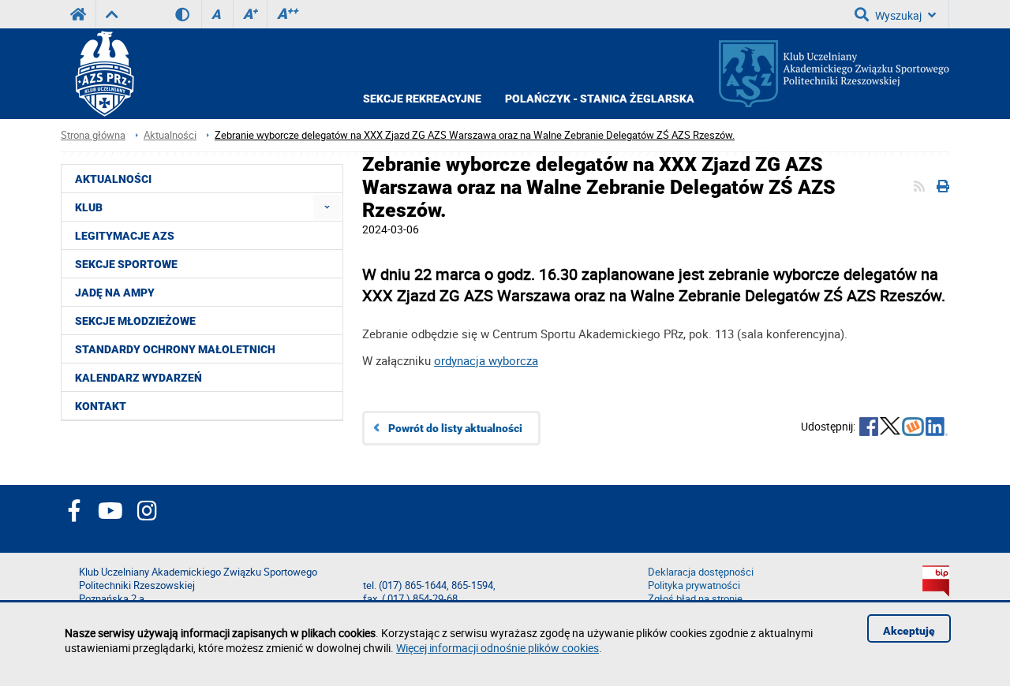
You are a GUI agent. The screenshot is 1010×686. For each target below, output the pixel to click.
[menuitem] (327, 207)
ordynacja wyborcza (486, 360)
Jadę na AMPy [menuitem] (115, 292)
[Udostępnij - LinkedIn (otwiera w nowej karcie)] (937, 428)
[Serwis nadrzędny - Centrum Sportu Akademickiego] (111, 14)
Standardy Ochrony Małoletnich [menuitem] (175, 349)
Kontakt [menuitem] (100, 406)
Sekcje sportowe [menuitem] (126, 264)
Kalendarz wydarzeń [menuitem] (138, 377)
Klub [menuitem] (89, 207)
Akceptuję (909, 630)
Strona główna (93, 135)
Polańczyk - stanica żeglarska (599, 98)
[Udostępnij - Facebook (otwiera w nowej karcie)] (868, 428)
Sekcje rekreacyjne (422, 98)
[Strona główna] (103, 74)
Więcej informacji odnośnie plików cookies (497, 647)
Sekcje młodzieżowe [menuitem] (135, 321)
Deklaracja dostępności (701, 572)
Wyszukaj (898, 15)
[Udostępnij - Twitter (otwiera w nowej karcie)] (890, 428)
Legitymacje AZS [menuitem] (124, 235)
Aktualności (170, 135)
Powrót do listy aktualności (455, 428)
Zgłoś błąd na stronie (695, 599)
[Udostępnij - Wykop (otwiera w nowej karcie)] (913, 428)
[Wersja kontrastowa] (188, 14)
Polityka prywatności (694, 585)
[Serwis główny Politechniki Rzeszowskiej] (78, 14)
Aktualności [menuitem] (113, 179)
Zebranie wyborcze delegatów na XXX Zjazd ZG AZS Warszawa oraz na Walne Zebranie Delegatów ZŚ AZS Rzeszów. (475, 135)
